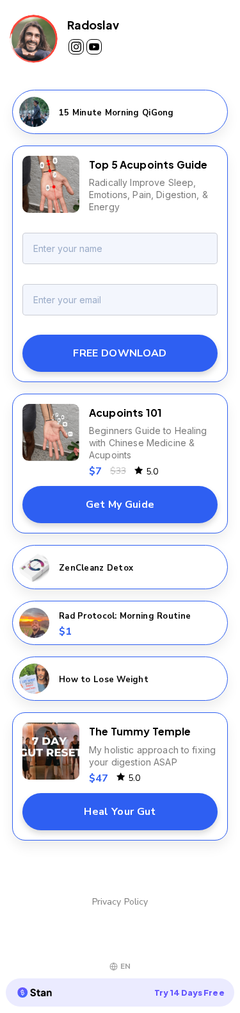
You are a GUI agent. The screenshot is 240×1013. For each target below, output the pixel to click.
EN (125, 966)
